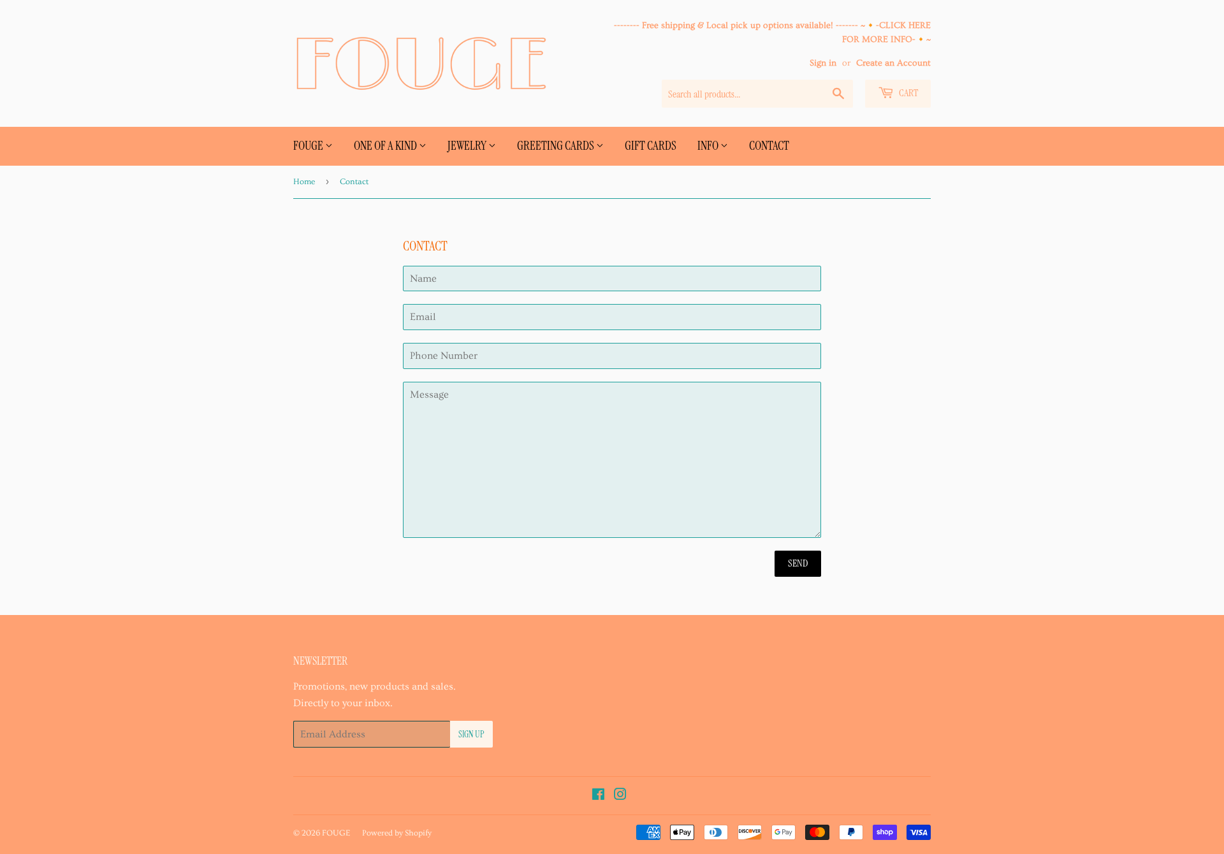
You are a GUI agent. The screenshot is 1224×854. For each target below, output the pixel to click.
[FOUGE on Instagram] (620, 796)
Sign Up (471, 734)
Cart (907, 92)
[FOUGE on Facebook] (598, 796)
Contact (769, 146)
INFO (708, 146)
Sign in (823, 63)
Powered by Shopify (397, 833)
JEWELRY (468, 146)
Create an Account (893, 63)
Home (304, 181)
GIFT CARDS (650, 146)
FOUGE (309, 146)
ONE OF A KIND (386, 146)
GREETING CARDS (556, 146)
